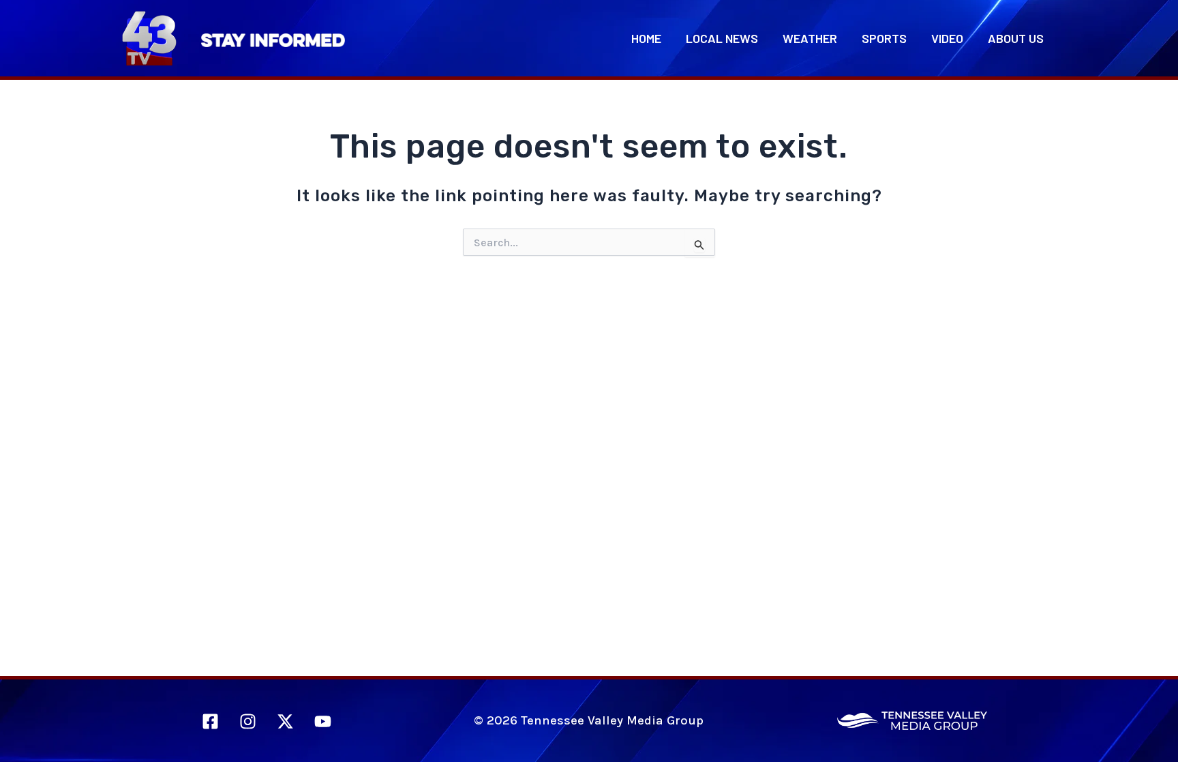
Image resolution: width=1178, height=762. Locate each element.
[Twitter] (285, 721)
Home (646, 38)
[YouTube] (322, 721)
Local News (722, 38)
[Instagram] (247, 721)
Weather (810, 38)
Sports (884, 38)
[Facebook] (210, 721)
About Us (1016, 38)
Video (947, 38)
